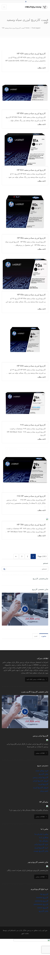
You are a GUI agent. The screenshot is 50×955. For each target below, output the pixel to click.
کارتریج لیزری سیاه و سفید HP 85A (31, 113)
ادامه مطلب (42, 68)
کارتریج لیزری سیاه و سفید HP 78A (31, 525)
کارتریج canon (42, 908)
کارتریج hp (44, 894)
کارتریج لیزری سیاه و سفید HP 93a (31, 295)
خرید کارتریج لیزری (41, 848)
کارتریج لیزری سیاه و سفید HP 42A (31, 54)
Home (27, 28)
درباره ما (38, 834)
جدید (36, 636)
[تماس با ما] (32, 940)
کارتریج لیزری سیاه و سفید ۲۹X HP (31, 496)
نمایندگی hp (43, 841)
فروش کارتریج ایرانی (40, 781)
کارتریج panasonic (41, 904)
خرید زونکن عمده (42, 771)
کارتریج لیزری (43, 784)
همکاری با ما (43, 837)
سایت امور (25, 933)
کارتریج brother (42, 897)
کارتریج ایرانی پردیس (40, 777)
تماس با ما (44, 834)
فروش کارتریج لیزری (40, 787)
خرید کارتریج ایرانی (41, 844)
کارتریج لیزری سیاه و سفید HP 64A (31, 366)
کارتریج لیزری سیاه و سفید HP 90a (31, 238)
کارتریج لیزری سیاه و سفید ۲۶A (33, 425)
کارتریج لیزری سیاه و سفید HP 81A (31, 170)
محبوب (43, 636)
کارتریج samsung (41, 901)
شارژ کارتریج (43, 774)
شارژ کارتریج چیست (41, 851)
